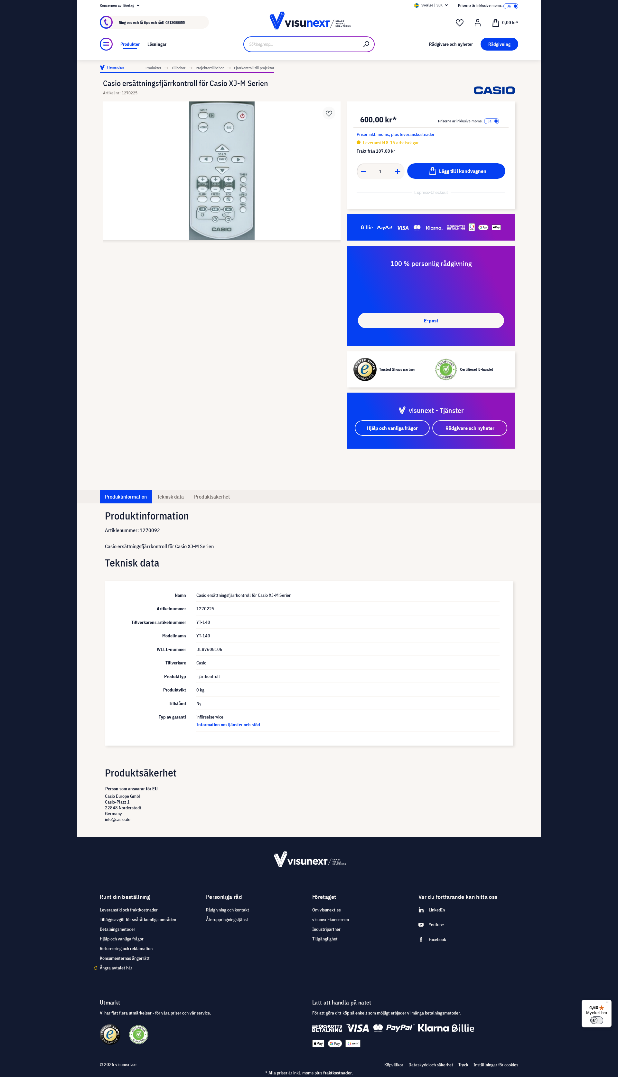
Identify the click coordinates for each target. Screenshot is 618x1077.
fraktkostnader (337, 1073)
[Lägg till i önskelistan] (329, 113)
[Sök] (367, 44)
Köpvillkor (393, 1065)
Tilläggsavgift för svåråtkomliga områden (138, 919)
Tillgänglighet (325, 939)
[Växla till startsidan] (309, 22)
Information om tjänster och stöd (228, 725)
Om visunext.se (326, 910)
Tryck (463, 1065)
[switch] (596, 1020)
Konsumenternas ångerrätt (125, 958)
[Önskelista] (460, 23)
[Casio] (494, 90)
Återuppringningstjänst (227, 919)
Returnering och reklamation (126, 948)
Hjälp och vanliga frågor (122, 939)
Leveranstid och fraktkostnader (129, 910)
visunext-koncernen (330, 919)
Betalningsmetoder (117, 929)
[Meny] (106, 44)
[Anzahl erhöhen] (398, 171)
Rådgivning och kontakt (227, 910)
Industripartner (326, 929)
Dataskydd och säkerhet (430, 1065)
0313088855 (175, 22)
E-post (431, 320)
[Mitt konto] (478, 23)
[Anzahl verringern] (363, 171)
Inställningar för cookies (495, 1065)
